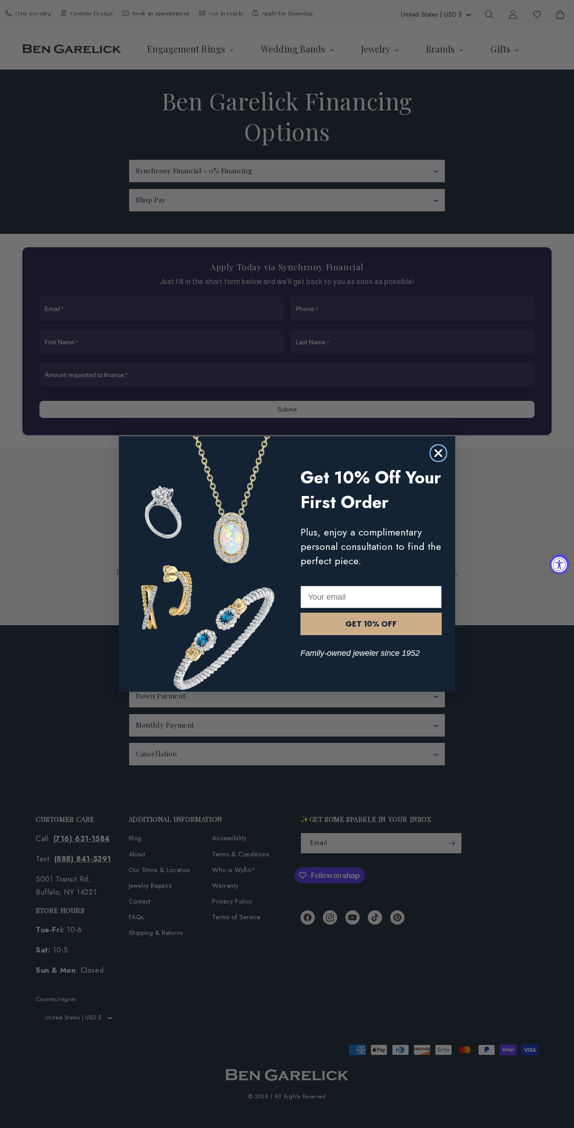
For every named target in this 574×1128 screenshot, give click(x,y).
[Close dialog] (438, 453)
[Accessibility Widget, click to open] (559, 564)
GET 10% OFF (371, 623)
